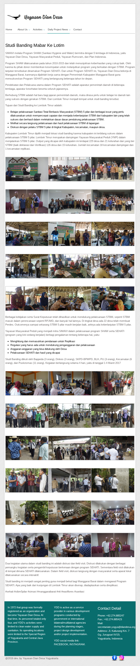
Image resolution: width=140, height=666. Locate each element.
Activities (37, 29)
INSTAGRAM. (77, 644)
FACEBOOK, (61, 644)
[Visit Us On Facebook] (114, 658)
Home (9, 29)
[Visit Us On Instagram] (121, 658)
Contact (77, 29)
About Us (22, 29)
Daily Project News (58, 29)
